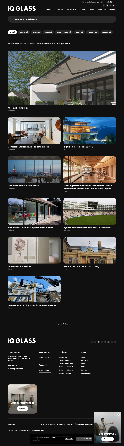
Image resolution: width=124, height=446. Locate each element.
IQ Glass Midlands (65, 360)
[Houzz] (108, 342)
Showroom (102, 9)
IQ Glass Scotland (65, 373)
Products (49, 9)
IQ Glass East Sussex (66, 370)
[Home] (22, 10)
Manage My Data (38, 430)
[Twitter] (115, 342)
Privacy (10, 430)
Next (66, 324)
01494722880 (12, 365)
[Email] (104, 5)
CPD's (83, 367)
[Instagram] (110, 5)
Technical (70, 9)
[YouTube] (102, 342)
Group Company (64, 32)
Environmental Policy (22, 430)
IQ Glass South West (66, 367)
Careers (84, 370)
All (12, 32)
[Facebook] (112, 342)
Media (48, 32)
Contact (112, 9)
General (24, 32)
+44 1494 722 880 (109, 2)
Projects (60, 9)
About (83, 364)
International (85, 373)
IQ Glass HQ (63, 357)
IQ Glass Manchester (66, 364)
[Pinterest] (105, 342)
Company (82, 9)
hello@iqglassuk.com (92, 2)
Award (79, 32)
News (92, 9)
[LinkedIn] (107, 5)
